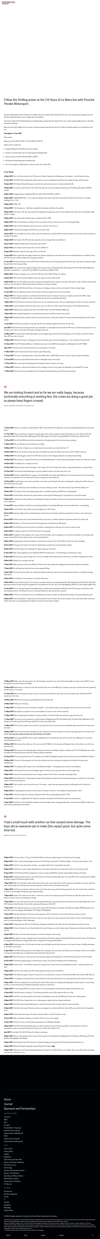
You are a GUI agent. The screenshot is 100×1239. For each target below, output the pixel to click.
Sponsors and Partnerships (20, 1108)
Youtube (6, 1202)
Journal (8, 1104)
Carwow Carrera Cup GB (12, 1130)
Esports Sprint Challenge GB (13, 1141)
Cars (25, 1235)
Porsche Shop (8, 1210)
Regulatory (7, 1157)
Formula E (7, 1117)
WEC (5, 1122)
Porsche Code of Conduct (12, 1181)
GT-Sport (7, 1125)
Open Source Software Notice (13, 1176)
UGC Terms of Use (10, 1165)
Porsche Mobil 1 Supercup (12, 1128)
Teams (43, 1235)
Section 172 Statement (11, 1173)
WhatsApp (7, 1207)
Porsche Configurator (11, 1194)
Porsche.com (8, 1191)
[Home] (9, 3)
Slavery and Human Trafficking (14, 1162)
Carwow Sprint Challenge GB (13, 1133)
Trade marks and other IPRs (13, 1159)
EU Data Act (8, 1184)
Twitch (6, 1197)
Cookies (6, 1154)
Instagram (7, 1205)
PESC (6, 1136)
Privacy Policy (8, 1151)
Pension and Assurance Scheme (14, 1170)
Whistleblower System (11, 1178)
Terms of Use (8, 1148)
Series (8, 1235)
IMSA (5, 1119)
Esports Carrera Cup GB (11, 1138)
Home (7, 1099)
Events (61, 1235)
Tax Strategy (8, 1168)
